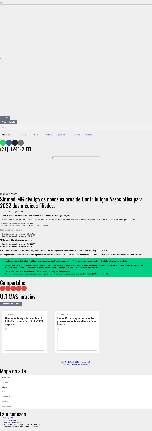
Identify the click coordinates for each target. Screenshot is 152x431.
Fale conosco (89, 135)
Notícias (49, 135)
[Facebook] (9, 143)
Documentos (61, 135)
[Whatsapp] (3, 143)
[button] (2, 288)
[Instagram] (15, 143)
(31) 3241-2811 (15, 149)
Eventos (77, 135)
